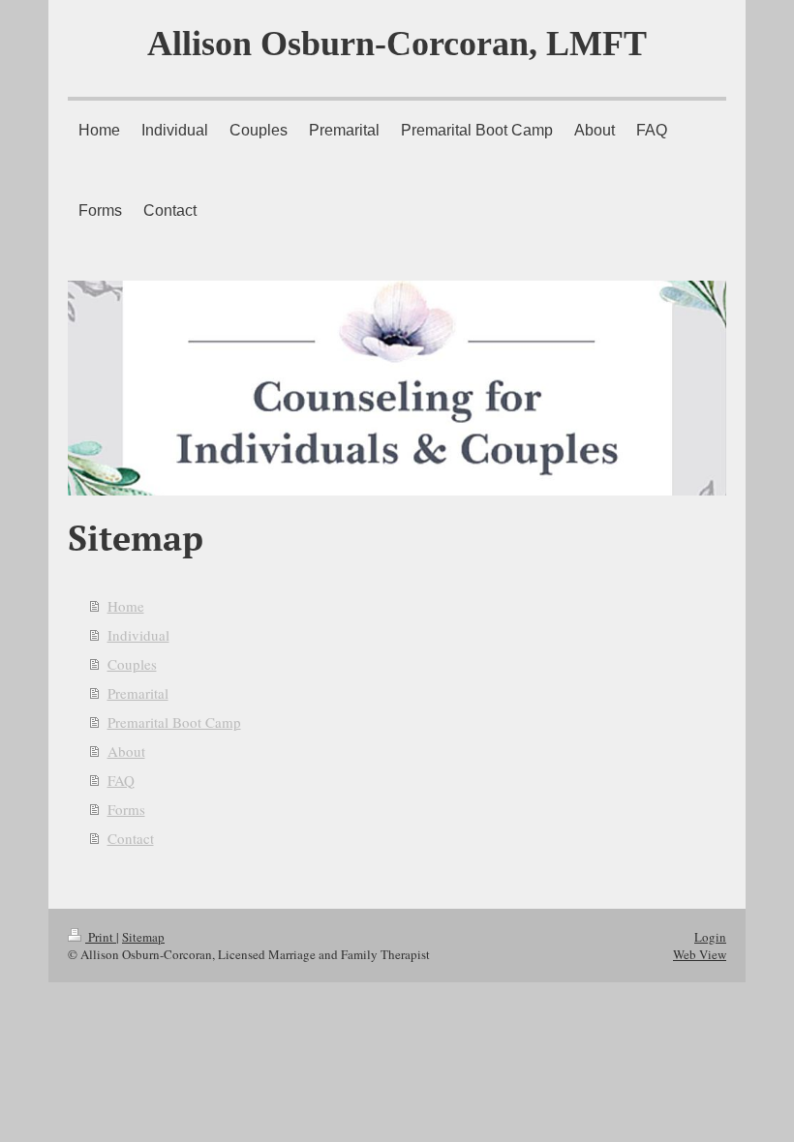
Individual (138, 635)
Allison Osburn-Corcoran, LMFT (397, 43)
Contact (130, 838)
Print (100, 937)
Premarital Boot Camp (174, 722)
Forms (126, 809)
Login (710, 937)
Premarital (137, 693)
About (126, 751)
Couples (132, 664)
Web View (699, 954)
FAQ (121, 780)
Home (125, 606)
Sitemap (143, 937)
